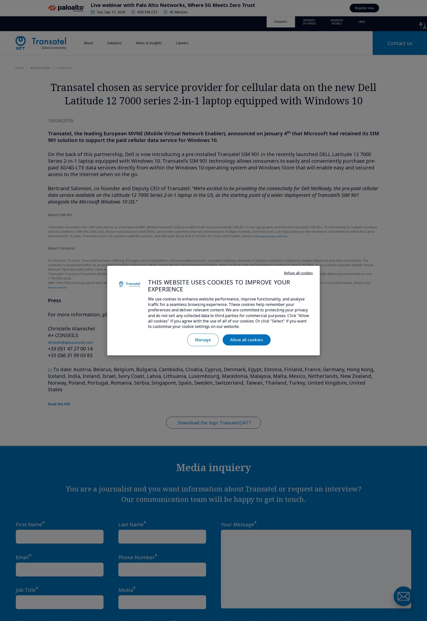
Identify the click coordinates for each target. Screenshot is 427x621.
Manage (203, 340)
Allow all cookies (246, 340)
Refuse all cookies (298, 273)
